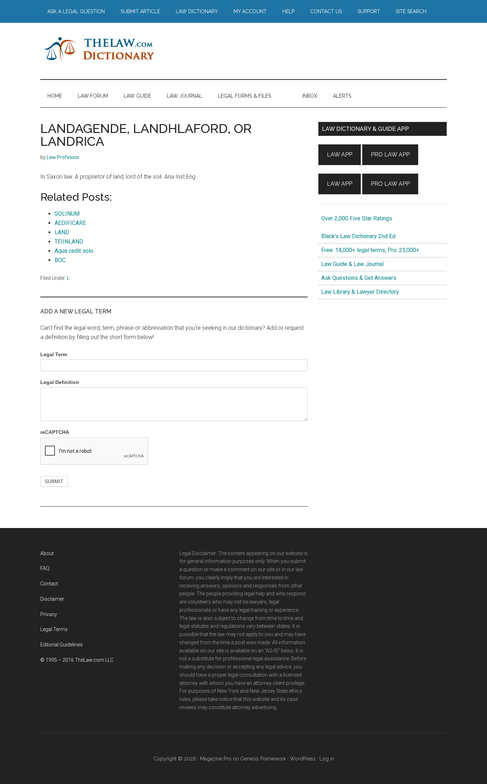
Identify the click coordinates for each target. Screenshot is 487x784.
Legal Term (53, 354)
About (47, 553)
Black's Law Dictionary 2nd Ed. (357, 236)
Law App (339, 154)
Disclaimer (52, 599)
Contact (49, 583)
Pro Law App (390, 154)
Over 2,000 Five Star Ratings (355, 218)
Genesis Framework (263, 759)
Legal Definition (59, 382)
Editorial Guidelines (61, 644)
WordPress (303, 759)
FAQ (45, 568)
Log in (326, 759)
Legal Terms (54, 629)
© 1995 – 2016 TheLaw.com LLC (76, 660)
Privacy (48, 614)
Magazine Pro (215, 759)
